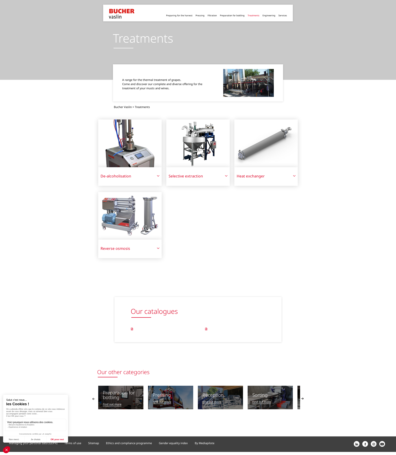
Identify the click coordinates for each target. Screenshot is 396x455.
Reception (213, 390)
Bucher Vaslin (123, 102)
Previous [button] (93, 394)
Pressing (162, 390)
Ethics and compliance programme (129, 438)
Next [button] (302, 394)
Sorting (260, 390)
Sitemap (93, 438)
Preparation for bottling (119, 389)
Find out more (112, 399)
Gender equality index (173, 438)
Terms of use (72, 438)
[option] (121, 392)
